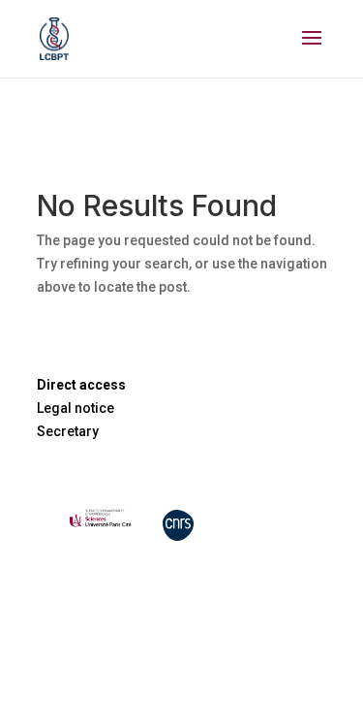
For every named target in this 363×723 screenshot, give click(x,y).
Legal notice (75, 408)
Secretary (68, 431)
